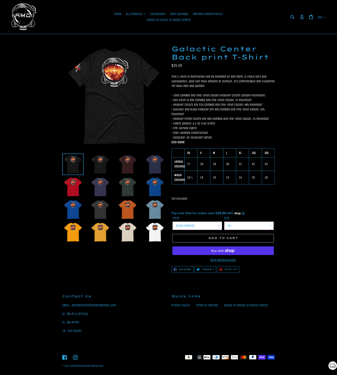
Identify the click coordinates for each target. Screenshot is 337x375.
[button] (332, 366)
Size (226, 218)
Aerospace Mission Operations (87, 365)
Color (175, 218)
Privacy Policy (180, 305)
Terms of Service (207, 305)
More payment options (223, 260)
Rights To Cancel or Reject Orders (246, 305)
